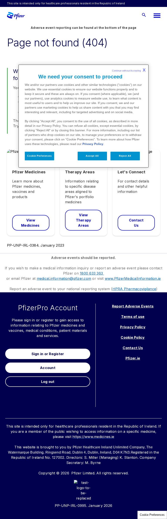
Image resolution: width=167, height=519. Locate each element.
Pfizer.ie (132, 358)
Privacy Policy (92, 144)
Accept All (92, 156)
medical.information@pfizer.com (64, 278)
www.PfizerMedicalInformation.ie (133, 278)
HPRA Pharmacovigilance (134, 289)
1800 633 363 (92, 273)
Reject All (125, 156)
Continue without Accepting (128, 70)
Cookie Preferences (152, 514)
